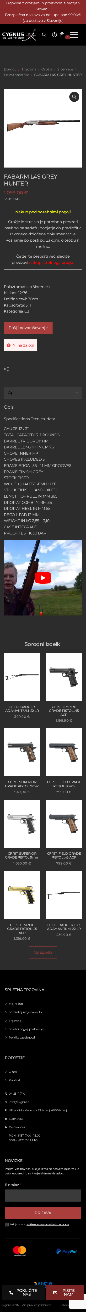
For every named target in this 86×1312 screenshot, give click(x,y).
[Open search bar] (44, 35)
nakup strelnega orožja (51, 262)
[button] (74, 97)
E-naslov (13, 1184)
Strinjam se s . (39, 1224)
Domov (10, 69)
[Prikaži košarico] (62, 35)
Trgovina (29, 69)
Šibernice (65, 69)
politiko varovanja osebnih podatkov (47, 1224)
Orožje (46, 69)
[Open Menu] (74, 35)
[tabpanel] (43, 511)
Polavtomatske (16, 75)
